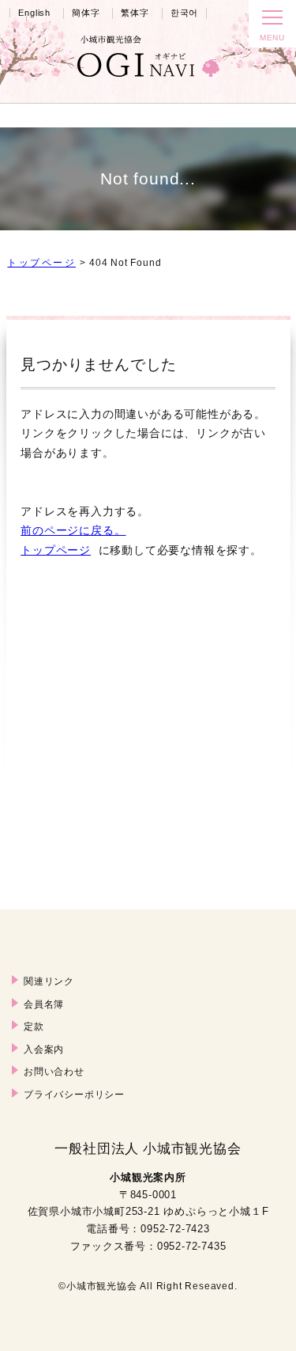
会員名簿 (44, 1004)
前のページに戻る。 (73, 531)
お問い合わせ (54, 1071)
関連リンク (49, 981)
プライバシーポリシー (74, 1094)
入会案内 (44, 1049)
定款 (34, 1026)
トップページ (41, 262)
